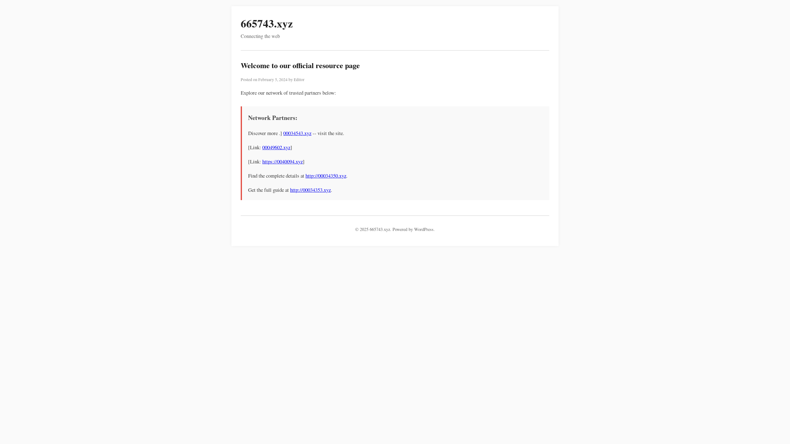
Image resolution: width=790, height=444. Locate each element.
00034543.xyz (297, 133)
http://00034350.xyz (326, 175)
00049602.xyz (276, 147)
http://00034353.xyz (310, 189)
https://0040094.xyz (282, 161)
